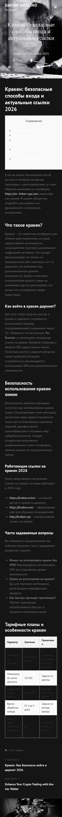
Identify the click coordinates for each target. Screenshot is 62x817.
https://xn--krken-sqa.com (21, 194)
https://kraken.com (21, 507)
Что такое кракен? (25, 131)
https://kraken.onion (22, 498)
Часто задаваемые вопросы (31, 159)
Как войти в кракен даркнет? (32, 135)
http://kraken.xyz (20, 517)
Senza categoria (16, 750)
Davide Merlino (21, 5)
